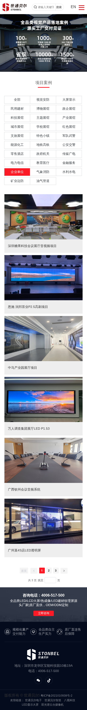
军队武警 (68, 136)
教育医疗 (42, 163)
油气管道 (42, 181)
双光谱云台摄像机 (52, 704)
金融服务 (68, 163)
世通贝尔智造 (53, 700)
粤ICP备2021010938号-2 (56, 695)
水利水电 (68, 172)
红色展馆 (68, 126)
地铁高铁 (42, 145)
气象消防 (42, 172)
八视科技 (69, 700)
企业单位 (17, 172)
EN (73, 7)
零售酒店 (17, 154)
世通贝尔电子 (33, 700)
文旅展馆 (17, 136)
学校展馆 (42, 126)
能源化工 (17, 145)
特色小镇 (42, 136)
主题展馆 (42, 117)
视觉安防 (42, 99)
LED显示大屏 (30, 704)
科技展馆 (17, 117)
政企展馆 (68, 108)
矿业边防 (17, 181)
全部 (17, 99)
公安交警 (68, 145)
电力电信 (17, 163)
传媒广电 (68, 154)
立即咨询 (43, 613)
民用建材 (17, 108)
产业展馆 (68, 117)
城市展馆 (17, 126)
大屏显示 (68, 99)
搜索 (59, 7)
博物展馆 (42, 108)
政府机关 (42, 154)
